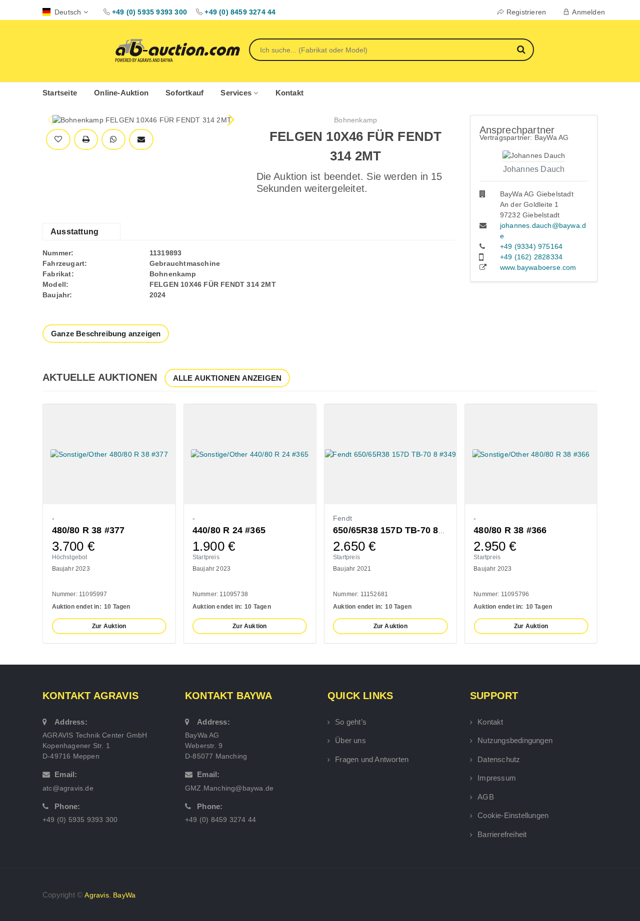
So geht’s (350, 722)
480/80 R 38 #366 (510, 530)
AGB (486, 797)
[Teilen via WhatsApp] (113, 139)
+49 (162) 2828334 (531, 257)
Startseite (59, 92)
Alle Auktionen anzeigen (227, 378)
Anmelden (588, 12)
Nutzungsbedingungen (515, 740)
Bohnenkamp (355, 120)
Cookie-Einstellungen (513, 815)
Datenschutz (499, 759)
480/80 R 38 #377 (88, 530)
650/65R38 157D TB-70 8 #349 (397, 530)
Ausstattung (74, 231)
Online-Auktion (121, 92)
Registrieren (526, 12)
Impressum (497, 778)
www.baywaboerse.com (538, 267)
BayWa (124, 895)
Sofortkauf (185, 92)
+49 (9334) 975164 (531, 246)
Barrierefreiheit (502, 834)
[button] (229, 120)
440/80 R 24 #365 (229, 530)
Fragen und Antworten (371, 759)
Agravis (96, 895)
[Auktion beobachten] (58, 139)
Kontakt (290, 92)
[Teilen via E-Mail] (141, 139)
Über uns (350, 740)
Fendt (342, 518)
